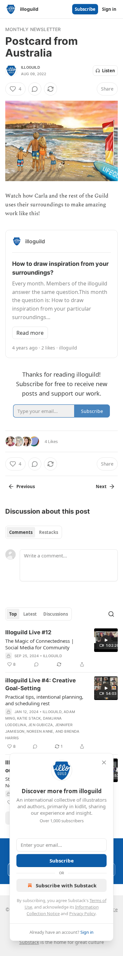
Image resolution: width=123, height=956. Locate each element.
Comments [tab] (20, 532)
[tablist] (33, 532)
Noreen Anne (40, 731)
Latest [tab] (30, 614)
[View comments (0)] (34, 88)
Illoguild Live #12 (28, 632)
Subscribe (85, 9)
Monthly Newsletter (33, 29)
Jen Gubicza (40, 725)
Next (101, 486)
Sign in (109, 9)
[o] (106, 640)
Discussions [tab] (55, 614)
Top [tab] (13, 614)
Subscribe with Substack (66, 885)
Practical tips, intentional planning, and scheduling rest (44, 700)
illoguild (30, 67)
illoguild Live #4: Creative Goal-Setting (40, 684)
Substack (29, 942)
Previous (25, 486)
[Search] (111, 614)
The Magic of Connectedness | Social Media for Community (39, 644)
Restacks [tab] (48, 532)
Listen (108, 71)
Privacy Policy (82, 913)
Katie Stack (29, 718)
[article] (61, 648)
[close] (104, 762)
